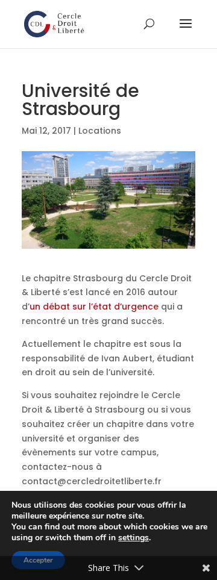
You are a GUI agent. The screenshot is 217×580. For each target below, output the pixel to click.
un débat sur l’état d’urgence (94, 307)
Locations (99, 131)
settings (133, 537)
